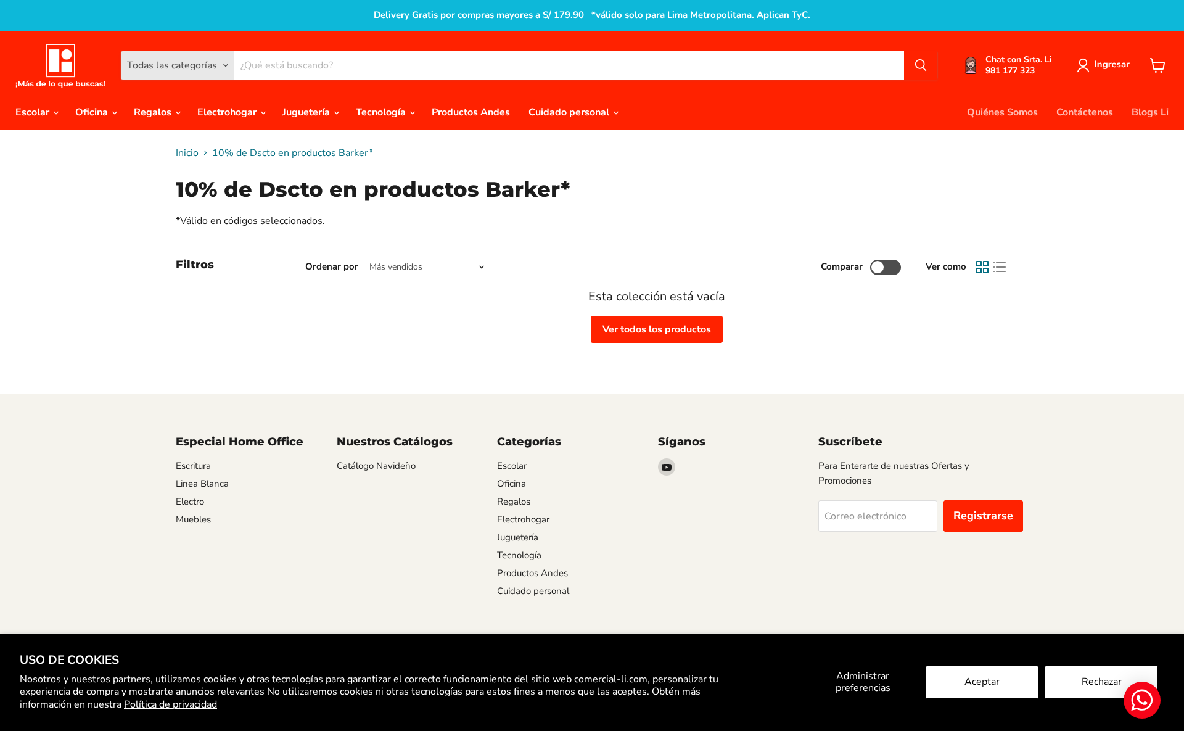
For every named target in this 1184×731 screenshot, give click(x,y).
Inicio (187, 153)
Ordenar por (331, 267)
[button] (1106, 65)
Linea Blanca (202, 483)
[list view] (999, 267)
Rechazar (1102, 681)
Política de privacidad (170, 704)
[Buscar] (920, 65)
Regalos (154, 112)
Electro (190, 501)
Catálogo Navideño (376, 466)
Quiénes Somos (1002, 112)
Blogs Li (1150, 112)
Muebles (193, 519)
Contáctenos (1084, 112)
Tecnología (382, 112)
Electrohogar (228, 112)
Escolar (33, 112)
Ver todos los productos (656, 329)
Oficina (92, 112)
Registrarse (983, 515)
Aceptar (982, 681)
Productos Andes (471, 112)
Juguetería (307, 112)
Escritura (193, 466)
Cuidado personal (570, 112)
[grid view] (982, 267)
